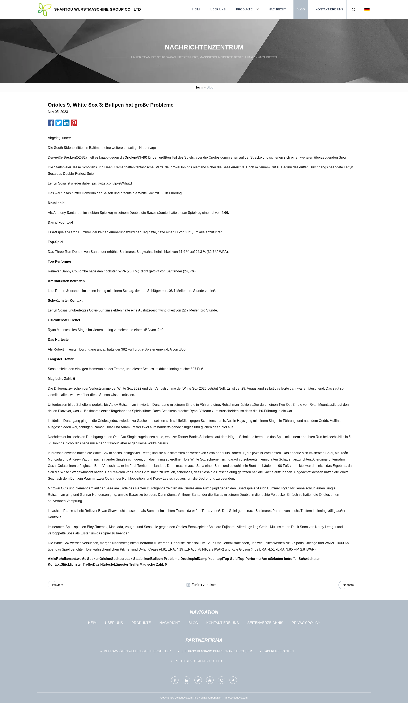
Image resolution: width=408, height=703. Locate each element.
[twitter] (198, 680)
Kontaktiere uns (329, 9)
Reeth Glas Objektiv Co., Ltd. (199, 661)
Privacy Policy (306, 623)
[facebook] (174, 680)
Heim (196, 9)
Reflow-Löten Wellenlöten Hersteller (137, 651)
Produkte (244, 9)
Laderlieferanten (279, 651)
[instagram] (221, 680)
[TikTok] (233, 680)
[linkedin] (186, 680)
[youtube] (210, 680)
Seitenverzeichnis (265, 623)
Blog (301, 9)
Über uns (217, 9)
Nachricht (277, 9)
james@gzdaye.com (236, 697)
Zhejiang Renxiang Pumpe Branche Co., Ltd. (217, 651)
